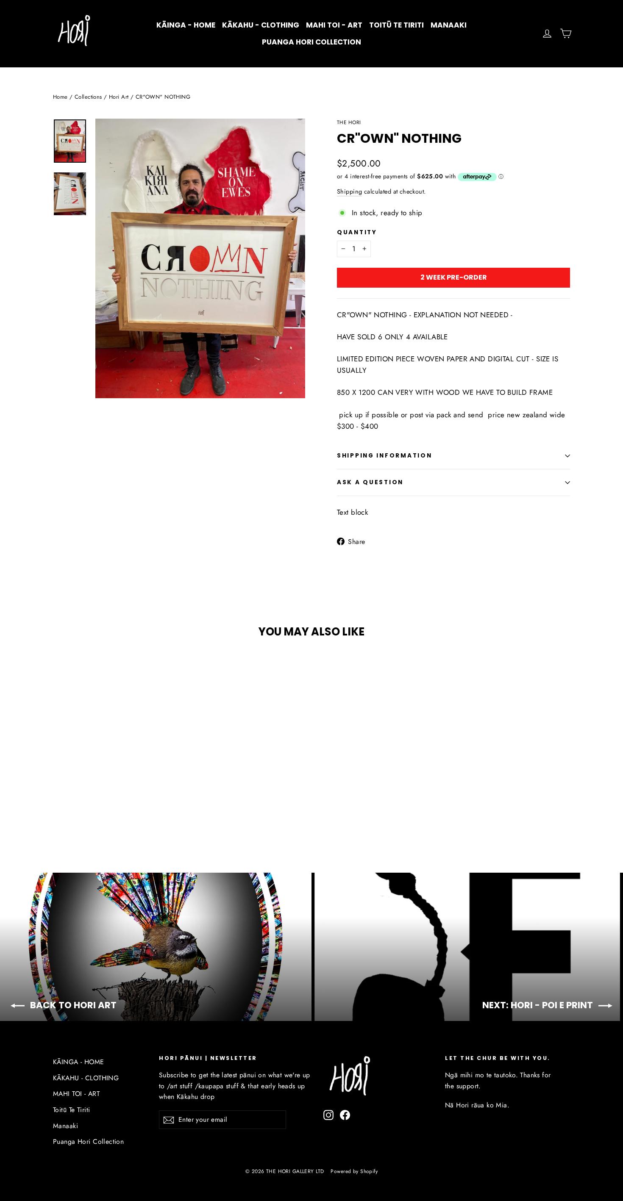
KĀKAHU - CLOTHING (260, 25)
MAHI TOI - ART (334, 25)
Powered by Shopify (354, 1171)
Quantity (357, 232)
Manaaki (449, 25)
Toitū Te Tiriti (396, 25)
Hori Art (118, 97)
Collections (88, 97)
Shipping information (384, 456)
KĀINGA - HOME (185, 25)
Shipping (349, 191)
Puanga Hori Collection (311, 42)
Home (60, 97)
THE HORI (349, 122)
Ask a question (370, 482)
